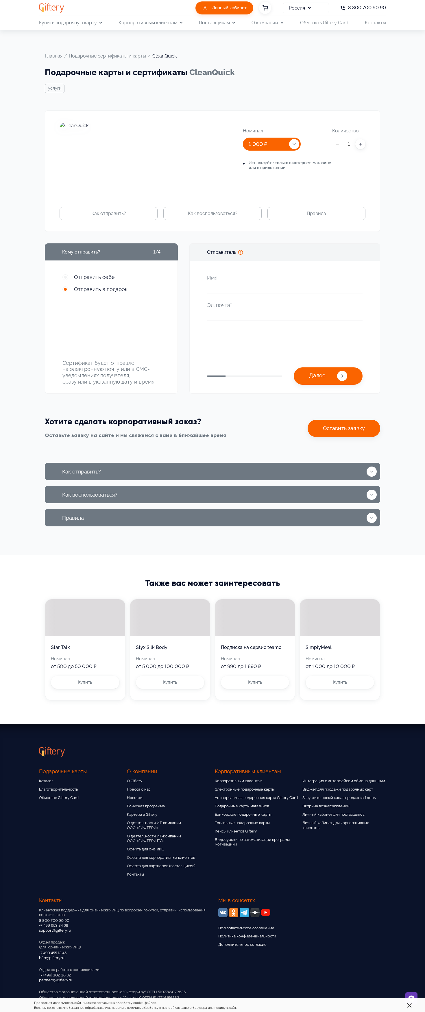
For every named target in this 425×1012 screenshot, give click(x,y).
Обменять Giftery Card (324, 22)
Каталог (46, 781)
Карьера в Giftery (142, 814)
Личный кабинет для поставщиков (333, 814)
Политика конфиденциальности (247, 936)
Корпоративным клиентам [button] (148, 22)
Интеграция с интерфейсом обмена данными (343, 781)
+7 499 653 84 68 (53, 925)
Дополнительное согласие (242, 944)
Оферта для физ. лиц (145, 849)
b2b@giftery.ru (51, 958)
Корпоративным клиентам (238, 781)
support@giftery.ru (55, 930)
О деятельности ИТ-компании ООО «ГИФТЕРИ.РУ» (154, 838)
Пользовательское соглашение (246, 928)
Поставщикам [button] (214, 22)
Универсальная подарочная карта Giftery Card (256, 797)
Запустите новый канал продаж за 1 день (339, 797)
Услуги (54, 88)
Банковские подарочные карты (243, 814)
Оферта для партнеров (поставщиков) (161, 866)
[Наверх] (18, 993)
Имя (212, 278)
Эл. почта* (219, 305)
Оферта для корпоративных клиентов (161, 857)
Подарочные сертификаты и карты (107, 56)
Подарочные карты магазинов (242, 806)
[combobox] (272, 144)
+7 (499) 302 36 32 (55, 975)
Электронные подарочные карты (245, 789)
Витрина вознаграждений (326, 806)
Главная (53, 56)
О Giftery (134, 781)
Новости (135, 797)
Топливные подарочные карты (242, 823)
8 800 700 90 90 (54, 920)
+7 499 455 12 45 (52, 953)
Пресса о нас (139, 789)
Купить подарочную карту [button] (68, 22)
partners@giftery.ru (55, 980)
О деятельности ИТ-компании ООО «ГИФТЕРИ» (154, 825)
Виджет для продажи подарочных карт (337, 789)
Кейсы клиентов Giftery (236, 831)
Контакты (375, 22)
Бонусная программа (146, 806)
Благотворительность (58, 789)
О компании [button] (265, 22)
